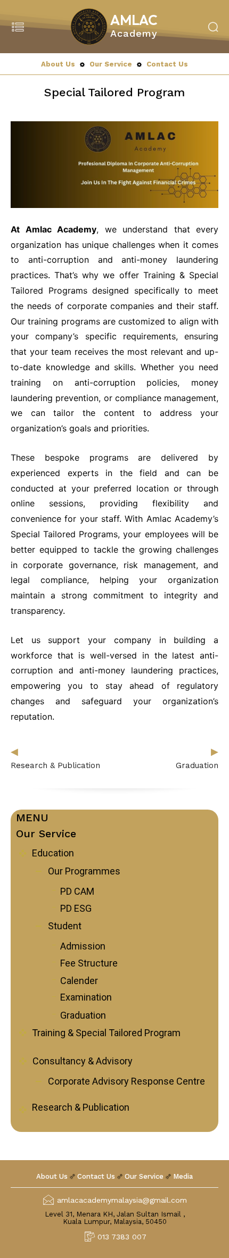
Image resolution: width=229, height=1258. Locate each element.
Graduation (197, 765)
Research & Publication (55, 765)
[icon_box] (45, 854)
